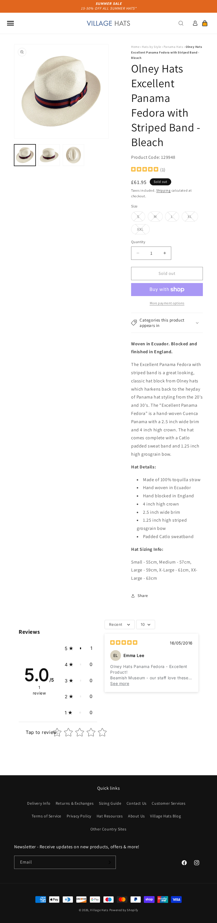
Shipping (163, 190)
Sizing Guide (110, 803)
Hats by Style (151, 47)
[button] (10, 23)
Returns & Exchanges (75, 803)
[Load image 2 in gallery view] (49, 155)
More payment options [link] (167, 303)
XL (193, 218)
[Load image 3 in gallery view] (73, 155)
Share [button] (143, 595)
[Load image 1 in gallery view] (25, 155)
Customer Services (168, 803)
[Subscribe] (109, 862)
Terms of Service (46, 816)
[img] (144, 170)
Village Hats (99, 910)
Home (135, 47)
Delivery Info (38, 803)
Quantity (138, 241)
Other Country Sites (108, 829)
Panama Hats (173, 47)
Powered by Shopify (123, 910)
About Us (136, 816)
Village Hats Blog (165, 816)
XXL (143, 230)
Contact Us (137, 803)
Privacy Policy (79, 816)
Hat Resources (110, 816)
